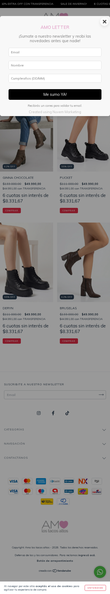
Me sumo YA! (55, 94)
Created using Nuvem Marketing (55, 112)
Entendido (95, 588)
